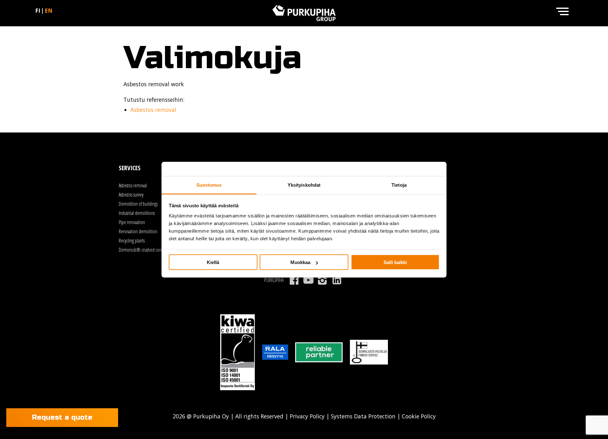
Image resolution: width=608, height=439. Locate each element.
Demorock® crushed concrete (144, 249)
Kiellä (213, 262)
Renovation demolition (138, 231)
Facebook (294, 280)
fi (37, 10)
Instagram (322, 280)
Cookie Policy (418, 416)
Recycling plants (132, 240)
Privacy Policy (307, 416)
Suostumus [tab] (209, 184)
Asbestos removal (153, 109)
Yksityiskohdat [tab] (304, 184)
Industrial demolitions (137, 213)
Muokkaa (300, 262)
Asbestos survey (131, 194)
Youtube (308, 280)
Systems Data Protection (363, 416)
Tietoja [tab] (399, 184)
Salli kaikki (395, 262)
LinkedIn (337, 280)
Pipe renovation (132, 222)
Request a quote (62, 417)
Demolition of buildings (138, 203)
